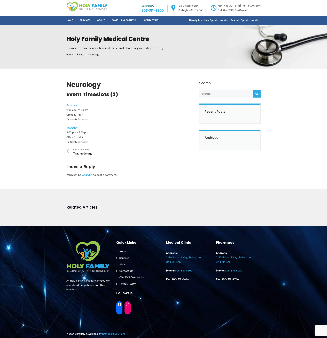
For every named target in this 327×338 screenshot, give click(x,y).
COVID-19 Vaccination (124, 20)
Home (69, 20)
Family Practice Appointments (208, 20)
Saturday (71, 105)
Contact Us (151, 20)
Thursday (71, 127)
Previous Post (82, 151)
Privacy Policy (127, 283)
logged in (87, 175)
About (101, 20)
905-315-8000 (233, 270)
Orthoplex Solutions (114, 333)
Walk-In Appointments (245, 20)
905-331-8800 (153, 10)
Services (85, 20)
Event (80, 54)
